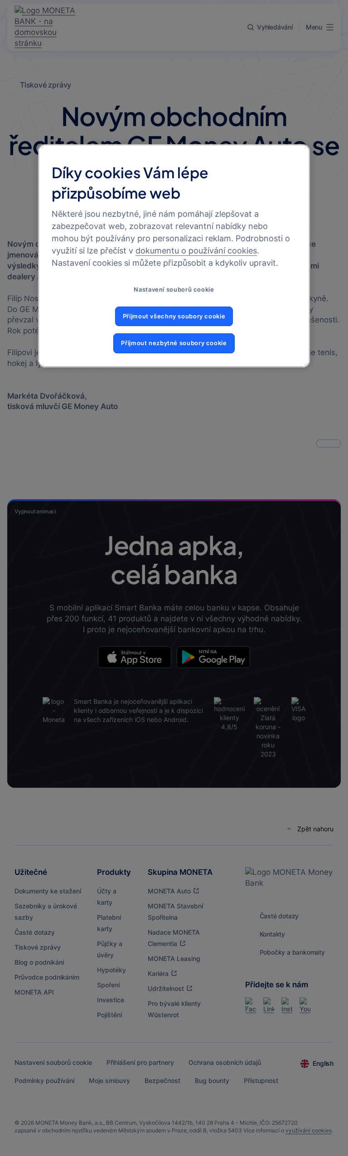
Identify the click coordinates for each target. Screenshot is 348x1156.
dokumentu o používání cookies (196, 250)
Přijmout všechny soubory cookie (174, 316)
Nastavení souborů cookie (174, 289)
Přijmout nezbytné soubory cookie (174, 343)
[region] (174, 255)
